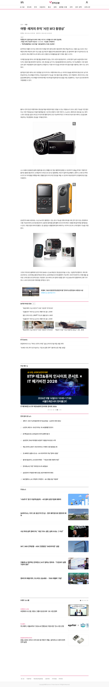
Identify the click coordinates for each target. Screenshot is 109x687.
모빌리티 (42, 7)
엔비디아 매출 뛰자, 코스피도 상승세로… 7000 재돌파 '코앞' (41, 578)
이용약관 (29, 679)
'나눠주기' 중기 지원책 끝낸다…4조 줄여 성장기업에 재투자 (40, 499)
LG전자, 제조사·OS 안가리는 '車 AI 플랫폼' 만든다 (38, 427)
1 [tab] (48, 409)
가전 (26, 25)
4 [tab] (53, 409)
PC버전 (61, 679)
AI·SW (22, 7)
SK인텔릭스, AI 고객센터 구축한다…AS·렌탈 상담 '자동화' (40, 479)
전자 (35, 7)
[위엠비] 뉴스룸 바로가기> (48, 293)
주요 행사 (24, 366)
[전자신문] (54, 2)
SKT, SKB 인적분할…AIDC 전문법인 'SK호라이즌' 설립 (39, 546)
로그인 (22, 679)
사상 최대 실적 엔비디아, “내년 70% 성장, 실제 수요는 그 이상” (41, 531)
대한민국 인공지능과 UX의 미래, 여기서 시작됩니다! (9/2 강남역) (40, 39)
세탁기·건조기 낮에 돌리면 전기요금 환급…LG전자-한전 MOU (42, 421)
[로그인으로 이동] (87, 2)
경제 (55, 7)
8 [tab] (60, 409)
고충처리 (47, 679)
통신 (49, 7)
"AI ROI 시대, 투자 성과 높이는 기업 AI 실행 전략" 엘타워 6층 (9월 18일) (42, 348)
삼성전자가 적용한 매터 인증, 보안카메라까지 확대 (38, 473)
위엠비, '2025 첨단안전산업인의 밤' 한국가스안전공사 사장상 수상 (62, 290)
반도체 (29, 7)
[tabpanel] (54, 388)
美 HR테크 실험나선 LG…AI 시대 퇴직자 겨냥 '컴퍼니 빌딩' (40, 453)
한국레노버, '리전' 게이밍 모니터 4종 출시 (35, 466)
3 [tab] (51, 409)
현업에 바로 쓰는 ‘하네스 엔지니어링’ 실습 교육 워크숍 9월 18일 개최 (42, 344)
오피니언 (87, 7)
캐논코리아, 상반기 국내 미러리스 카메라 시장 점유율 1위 (40, 447)
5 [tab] (55, 409)
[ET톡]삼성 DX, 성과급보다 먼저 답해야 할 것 (36, 434)
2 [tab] (82, 600)
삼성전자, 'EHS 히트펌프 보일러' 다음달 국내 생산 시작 (39, 440)
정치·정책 (78, 7)
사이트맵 (54, 679)
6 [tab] (57, 409)
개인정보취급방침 (38, 679)
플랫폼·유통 (63, 7)
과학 (71, 7)
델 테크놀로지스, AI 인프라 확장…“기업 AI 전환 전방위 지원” (41, 460)
